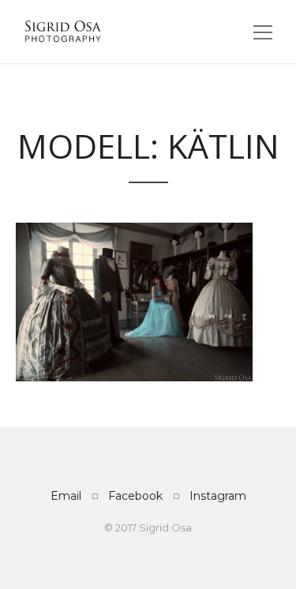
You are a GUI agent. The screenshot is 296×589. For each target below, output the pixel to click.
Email (66, 496)
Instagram (217, 496)
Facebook (135, 496)
